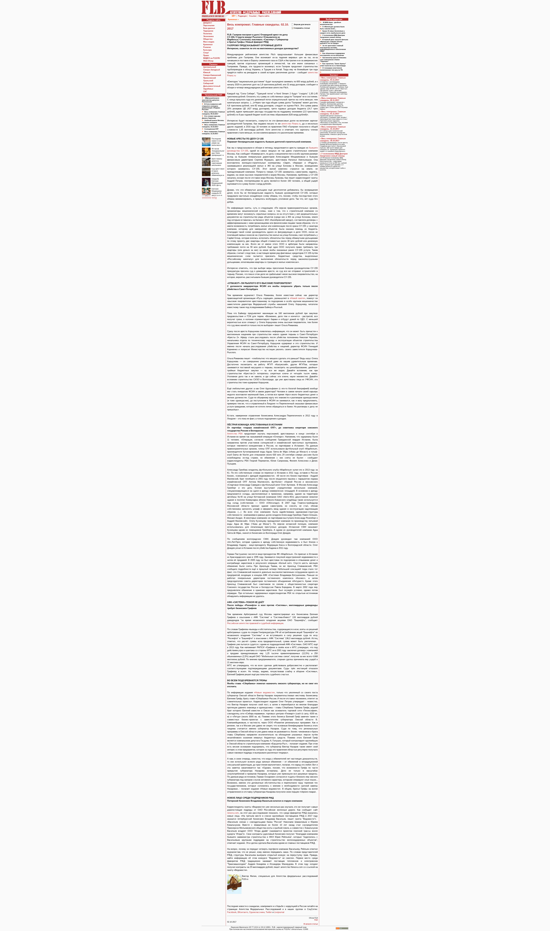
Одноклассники (257, 912)
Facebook (231, 912)
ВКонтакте (243, 912)
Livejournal (279, 912)
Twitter (269, 912)
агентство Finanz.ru (291, 123)
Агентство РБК (235, 433)
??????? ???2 (209, 198)
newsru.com (233, 813)
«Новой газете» (297, 298)
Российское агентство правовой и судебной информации (255, 623)
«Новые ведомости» (264, 692)
